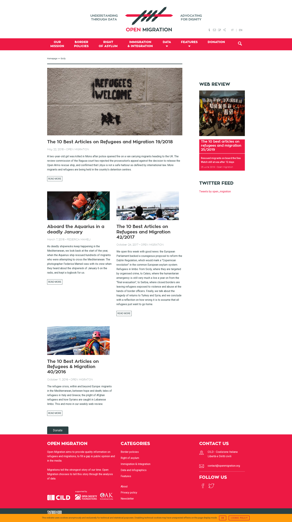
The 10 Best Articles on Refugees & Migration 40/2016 (73, 366)
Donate (58, 430)
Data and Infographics (134, 470)
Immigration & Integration (135, 464)
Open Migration (146, 19)
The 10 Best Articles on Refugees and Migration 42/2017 (143, 231)
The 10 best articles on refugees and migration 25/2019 (221, 145)
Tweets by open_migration (215, 191)
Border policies (130, 451)
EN (240, 30)
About (124, 486)
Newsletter (127, 498)
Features (126, 476)
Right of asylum (130, 458)
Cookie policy (239, 518)
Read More (54, 178)
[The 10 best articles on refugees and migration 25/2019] (222, 137)
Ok (222, 518)
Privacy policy (129, 492)
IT (232, 30)
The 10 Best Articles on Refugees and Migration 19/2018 (110, 142)
